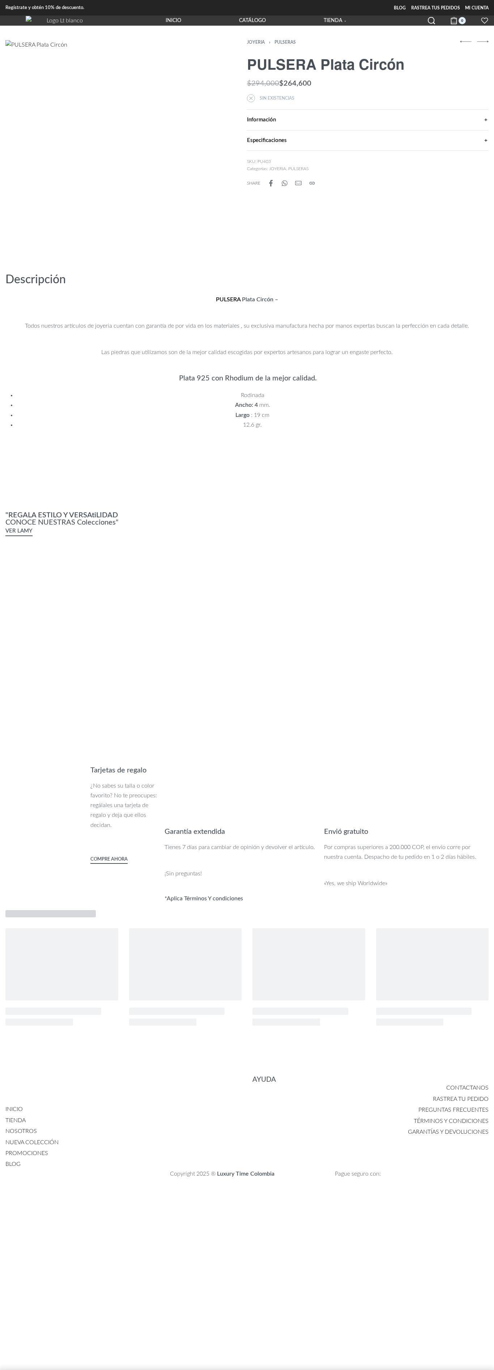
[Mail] (298, 183)
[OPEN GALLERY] (109, 143)
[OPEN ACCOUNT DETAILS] (485, 21)
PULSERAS (285, 42)
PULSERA (228, 299)
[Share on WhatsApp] (284, 183)
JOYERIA (256, 42)
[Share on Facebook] (271, 183)
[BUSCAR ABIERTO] (431, 21)
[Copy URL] (312, 183)
